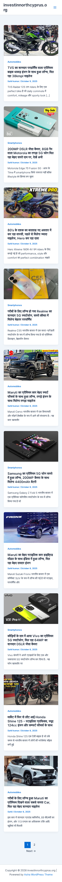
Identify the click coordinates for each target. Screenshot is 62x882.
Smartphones (15, 143)
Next (31, 851)
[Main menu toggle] (55, 7)
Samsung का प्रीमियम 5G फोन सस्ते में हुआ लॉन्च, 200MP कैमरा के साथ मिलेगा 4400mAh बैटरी (30, 477)
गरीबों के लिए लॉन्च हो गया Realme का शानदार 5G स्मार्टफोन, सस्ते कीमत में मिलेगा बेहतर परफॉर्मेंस (30, 315)
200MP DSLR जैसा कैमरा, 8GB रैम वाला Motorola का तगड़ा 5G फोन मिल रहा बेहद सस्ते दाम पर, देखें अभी (31, 153)
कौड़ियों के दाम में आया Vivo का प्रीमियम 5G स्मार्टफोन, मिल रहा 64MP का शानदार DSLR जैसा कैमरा (30, 640)
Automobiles (14, 62)
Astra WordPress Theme (38, 874)
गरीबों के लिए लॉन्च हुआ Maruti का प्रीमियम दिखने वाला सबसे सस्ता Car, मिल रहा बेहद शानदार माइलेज (29, 802)
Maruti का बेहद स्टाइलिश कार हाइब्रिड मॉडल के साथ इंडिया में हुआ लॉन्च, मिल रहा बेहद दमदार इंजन (30, 559)
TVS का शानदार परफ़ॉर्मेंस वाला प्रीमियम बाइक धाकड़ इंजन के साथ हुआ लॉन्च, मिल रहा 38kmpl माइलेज (31, 72)
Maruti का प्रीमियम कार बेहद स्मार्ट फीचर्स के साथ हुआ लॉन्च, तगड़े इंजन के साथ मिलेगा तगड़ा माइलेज (29, 396)
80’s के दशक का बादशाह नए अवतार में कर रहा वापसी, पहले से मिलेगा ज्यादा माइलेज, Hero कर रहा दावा (29, 234)
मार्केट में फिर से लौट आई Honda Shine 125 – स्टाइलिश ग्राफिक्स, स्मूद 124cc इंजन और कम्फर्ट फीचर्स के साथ (30, 721)
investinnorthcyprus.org (25, 7)
